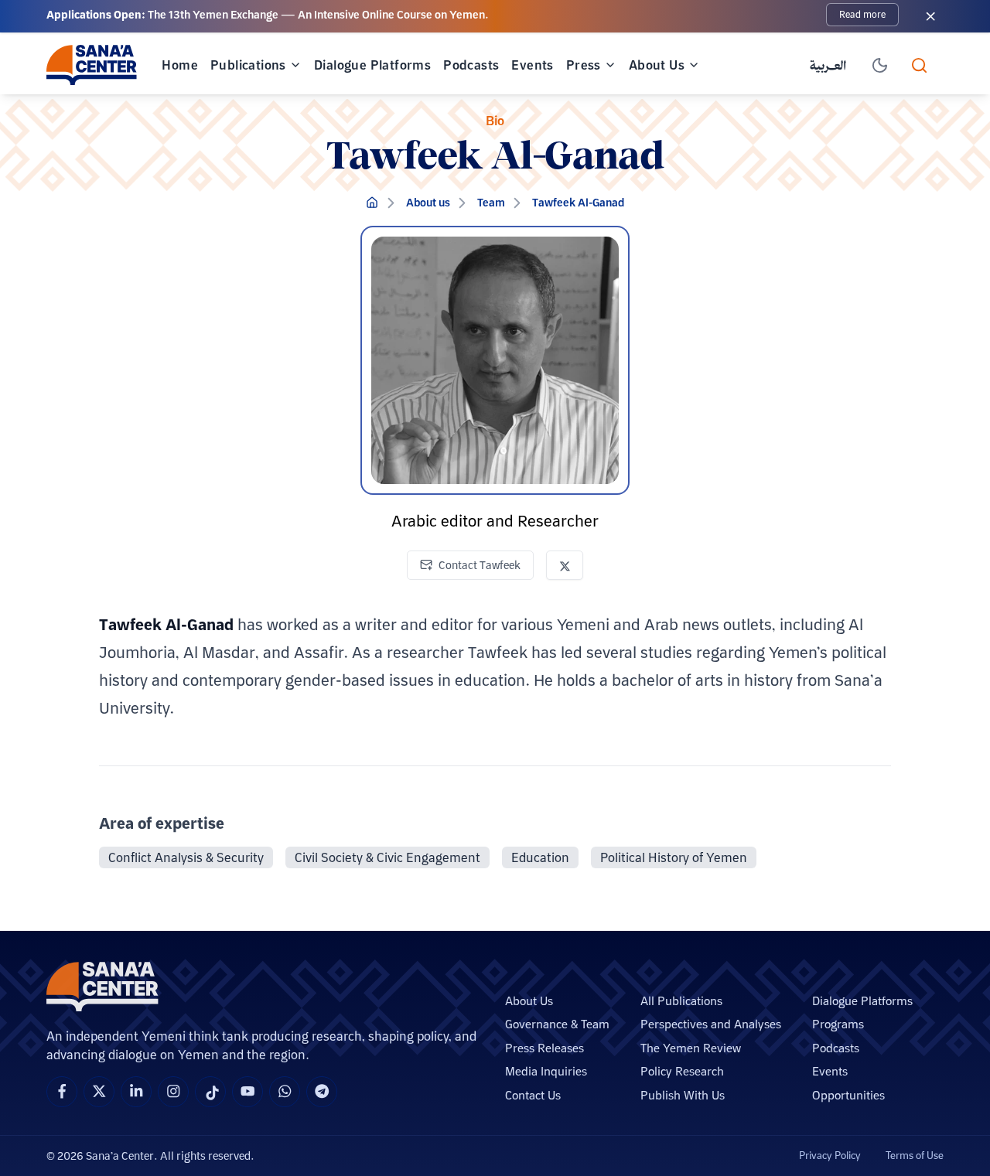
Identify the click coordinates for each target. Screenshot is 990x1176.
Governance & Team (557, 1024)
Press (583, 65)
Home (180, 65)
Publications (248, 65)
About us (428, 203)
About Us (656, 65)
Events (532, 65)
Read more (862, 14)
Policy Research (682, 1071)
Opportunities (848, 1095)
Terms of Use (915, 1155)
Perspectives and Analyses (710, 1024)
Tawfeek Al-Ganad (578, 203)
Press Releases (544, 1048)
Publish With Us (682, 1095)
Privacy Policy (830, 1155)
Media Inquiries (546, 1071)
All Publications (681, 1001)
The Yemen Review (690, 1048)
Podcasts (471, 65)
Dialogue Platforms (372, 65)
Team (491, 203)
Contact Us (533, 1095)
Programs (838, 1024)
